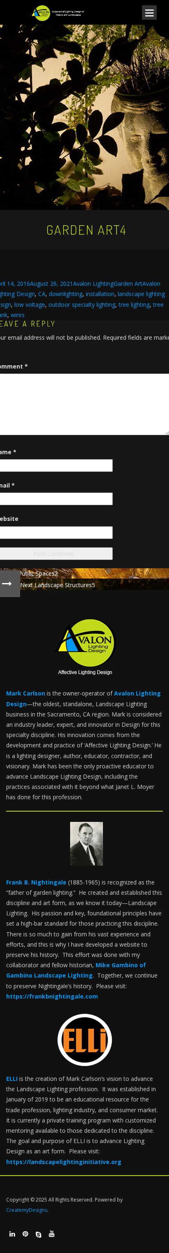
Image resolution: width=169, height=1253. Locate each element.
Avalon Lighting (93, 283)
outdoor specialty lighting (81, 304)
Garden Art (128, 283)
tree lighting (134, 304)
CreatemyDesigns (26, 1209)
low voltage (29, 304)
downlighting (65, 294)
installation (100, 294)
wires (18, 315)
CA (42, 294)
